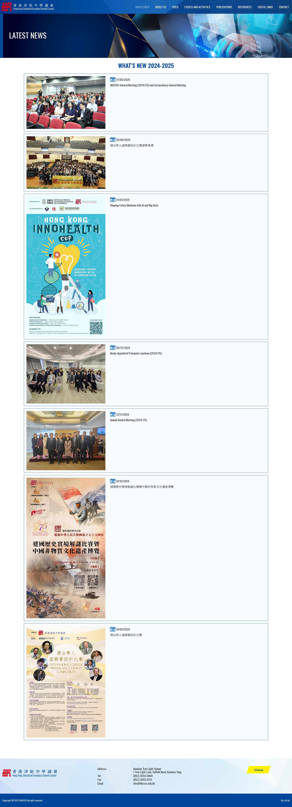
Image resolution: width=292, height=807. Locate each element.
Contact (284, 7)
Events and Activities (197, 7)
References (245, 7)
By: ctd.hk (285, 800)
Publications (224, 7)
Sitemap (258, 770)
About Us (160, 7)
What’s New (142, 7)
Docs (175, 7)
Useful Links (265, 7)
